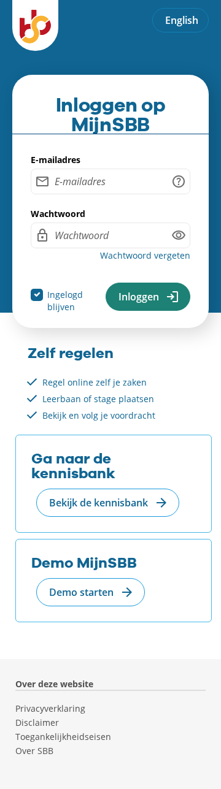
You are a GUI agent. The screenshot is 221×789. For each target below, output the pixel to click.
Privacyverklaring (50, 708)
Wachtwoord (58, 213)
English (181, 20)
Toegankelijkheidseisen (63, 736)
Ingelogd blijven (65, 301)
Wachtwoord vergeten (145, 255)
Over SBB (34, 751)
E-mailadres (55, 160)
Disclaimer (37, 722)
